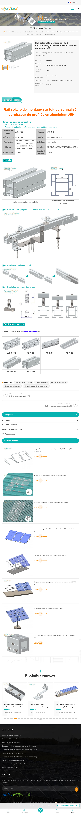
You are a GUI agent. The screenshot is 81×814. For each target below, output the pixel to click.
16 (54, 718)
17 (57, 718)
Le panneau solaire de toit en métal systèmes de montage (19, 757)
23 (76, 718)
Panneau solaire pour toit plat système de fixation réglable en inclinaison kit (55, 530)
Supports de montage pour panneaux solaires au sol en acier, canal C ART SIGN (55, 583)
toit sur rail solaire (42, 382)
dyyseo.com (51, 802)
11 (38, 718)
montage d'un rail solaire (24, 382)
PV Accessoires (8, 434)
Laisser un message (40, 810)
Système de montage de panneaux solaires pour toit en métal (51, 502)
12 (41, 718)
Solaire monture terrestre (9, 767)
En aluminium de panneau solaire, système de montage (19, 746)
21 (69, 718)
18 (60, 718)
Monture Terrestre (9, 425)
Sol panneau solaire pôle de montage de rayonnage (48, 608)
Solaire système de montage (11, 742)
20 (66, 718)
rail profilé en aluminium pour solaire (36, 386)
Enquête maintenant (67, 805)
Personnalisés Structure (12, 429)
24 (40, 719)
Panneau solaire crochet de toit (11, 739)
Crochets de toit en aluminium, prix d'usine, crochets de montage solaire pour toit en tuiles (14, 705)
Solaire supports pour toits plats (11, 735)
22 (73, 718)
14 (47, 718)
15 (50, 718)
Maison (8, 32)
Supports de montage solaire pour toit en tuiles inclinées (50, 475)
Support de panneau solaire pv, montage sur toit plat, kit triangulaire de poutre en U (54, 450)
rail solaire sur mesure (58, 382)
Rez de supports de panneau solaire (13, 760)
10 (35, 718)
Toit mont (6, 420)
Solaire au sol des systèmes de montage (14, 764)
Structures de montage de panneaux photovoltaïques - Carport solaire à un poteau (40, 705)
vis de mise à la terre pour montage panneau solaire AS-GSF (65, 705)
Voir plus (38, 456)
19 (63, 718)
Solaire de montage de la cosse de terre (14, 753)
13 (44, 718)
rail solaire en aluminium (12, 386)
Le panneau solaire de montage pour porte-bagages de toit (19, 749)
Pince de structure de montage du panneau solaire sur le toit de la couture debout (55, 636)
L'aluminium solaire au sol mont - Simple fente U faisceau (50, 555)
